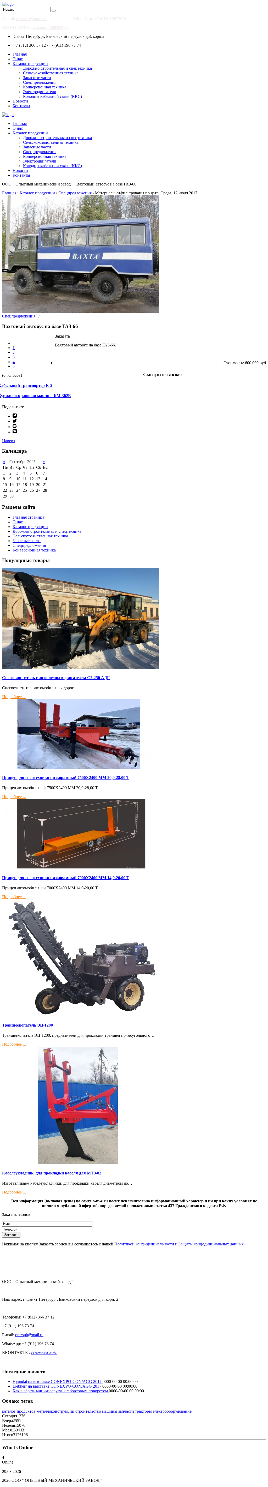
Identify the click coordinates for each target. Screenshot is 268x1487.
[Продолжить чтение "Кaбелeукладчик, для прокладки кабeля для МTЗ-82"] (80, 1162)
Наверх (8, 441)
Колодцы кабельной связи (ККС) (52, 96)
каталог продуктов (19, 1411)
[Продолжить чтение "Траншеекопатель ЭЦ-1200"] (80, 1015)
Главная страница (28, 517)
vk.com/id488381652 (50, 27)
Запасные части (37, 77)
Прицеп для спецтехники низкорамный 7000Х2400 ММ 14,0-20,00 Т (65, 878)
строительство (88, 1411)
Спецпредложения (39, 82)
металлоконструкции (55, 1411)
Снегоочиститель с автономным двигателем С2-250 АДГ (56, 677)
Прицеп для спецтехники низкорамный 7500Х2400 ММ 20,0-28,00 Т (65, 777)
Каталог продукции (30, 63)
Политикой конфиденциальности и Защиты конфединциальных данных (179, 1244)
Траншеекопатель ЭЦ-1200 (27, 1025)
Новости (20, 101)
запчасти (126, 1411)
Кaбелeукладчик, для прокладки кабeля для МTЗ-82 (51, 1173)
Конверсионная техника (44, 87)
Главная (20, 54)
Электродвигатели (39, 91)
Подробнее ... (14, 696)
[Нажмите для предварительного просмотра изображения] (80, 311)
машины (109, 1411)
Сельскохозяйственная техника (51, 73)
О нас (18, 59)
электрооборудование (172, 1411)
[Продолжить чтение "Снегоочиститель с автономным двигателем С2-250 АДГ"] (80, 667)
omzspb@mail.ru (31, 18)
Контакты (21, 106)
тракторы (143, 1411)
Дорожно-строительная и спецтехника (57, 68)
